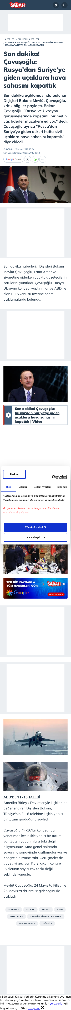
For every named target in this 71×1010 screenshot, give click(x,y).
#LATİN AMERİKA (27, 923)
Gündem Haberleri (28, 39)
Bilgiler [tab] (23, 486)
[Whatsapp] (35, 159)
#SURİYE (30, 909)
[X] (27, 159)
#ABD (60, 909)
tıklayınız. (34, 1008)
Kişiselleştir (34, 537)
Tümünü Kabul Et (35, 527)
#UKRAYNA (13, 909)
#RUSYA (46, 909)
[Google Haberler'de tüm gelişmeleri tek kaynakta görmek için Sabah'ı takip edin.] (35, 590)
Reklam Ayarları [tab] (42, 486)
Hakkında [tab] (61, 486)
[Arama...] (64, 5)
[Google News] (13, 159)
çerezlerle (56, 1003)
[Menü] (6, 5)
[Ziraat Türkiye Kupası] (56, 5)
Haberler (8, 39)
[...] (42, 159)
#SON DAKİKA (16, 916)
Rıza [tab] (8, 486)
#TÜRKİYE (47, 923)
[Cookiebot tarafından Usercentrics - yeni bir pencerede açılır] (52, 477)
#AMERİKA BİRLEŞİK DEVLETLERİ (45, 916)
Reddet (14, 474)
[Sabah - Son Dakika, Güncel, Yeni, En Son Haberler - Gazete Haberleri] (17, 5)
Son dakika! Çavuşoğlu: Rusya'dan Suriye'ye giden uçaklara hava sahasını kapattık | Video (37, 415)
